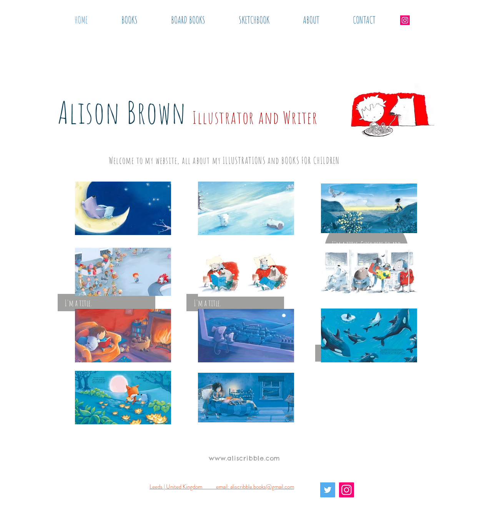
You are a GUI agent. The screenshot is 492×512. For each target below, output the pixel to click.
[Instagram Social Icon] (405, 20)
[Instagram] (346, 489)
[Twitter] (327, 489)
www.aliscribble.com (244, 458)
